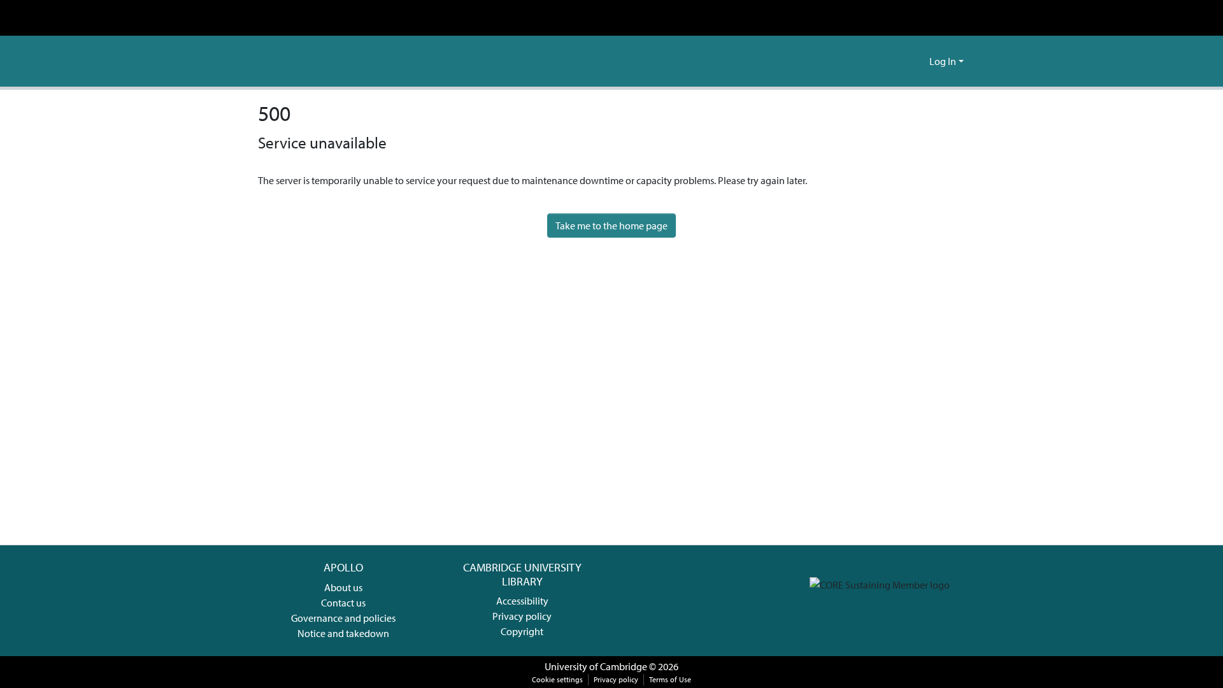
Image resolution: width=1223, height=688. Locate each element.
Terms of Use (670, 679)
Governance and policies (343, 618)
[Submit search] (899, 61)
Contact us (343, 602)
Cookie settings (557, 679)
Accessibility (522, 600)
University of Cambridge (596, 666)
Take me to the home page (611, 225)
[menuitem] (918, 61)
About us (343, 587)
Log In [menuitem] (942, 61)
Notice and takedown (343, 633)
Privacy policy (522, 616)
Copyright (522, 631)
